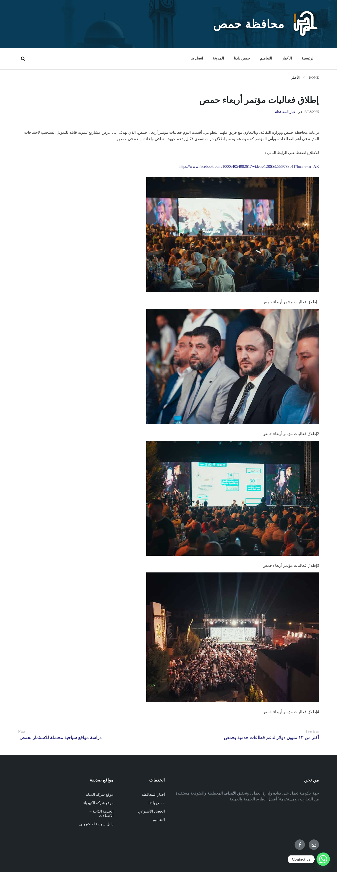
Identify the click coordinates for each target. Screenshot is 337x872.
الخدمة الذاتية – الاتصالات (101, 813)
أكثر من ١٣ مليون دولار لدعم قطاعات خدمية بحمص (271, 737)
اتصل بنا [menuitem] (196, 58)
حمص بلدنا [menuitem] (242, 58)
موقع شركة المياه (99, 794)
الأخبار (295, 77)
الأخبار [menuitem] (287, 58)
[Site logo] (305, 36)
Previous (312, 731)
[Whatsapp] (323, 859)
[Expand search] (23, 58)
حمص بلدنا (157, 803)
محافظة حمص (248, 23)
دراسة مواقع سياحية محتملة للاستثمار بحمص (60, 737)
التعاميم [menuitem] (266, 58)
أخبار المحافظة (286, 112)
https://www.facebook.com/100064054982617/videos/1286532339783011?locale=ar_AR (249, 166)
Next (21, 731)
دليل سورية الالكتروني (96, 824)
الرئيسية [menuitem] (308, 58)
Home (314, 77)
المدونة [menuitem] (218, 58)
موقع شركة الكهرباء (98, 803)
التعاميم (159, 820)
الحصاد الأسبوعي (151, 811)
